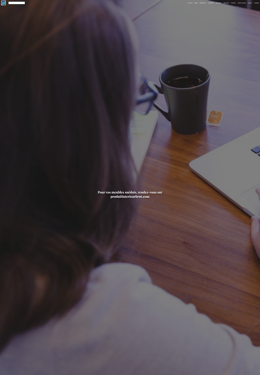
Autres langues (242, 3)
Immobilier (226, 3)
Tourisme (256, 3)
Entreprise (218, 3)
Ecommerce (211, 3)
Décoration (203, 3)
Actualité (190, 3)
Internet (233, 3)
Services (250, 3)
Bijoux (196, 3)
